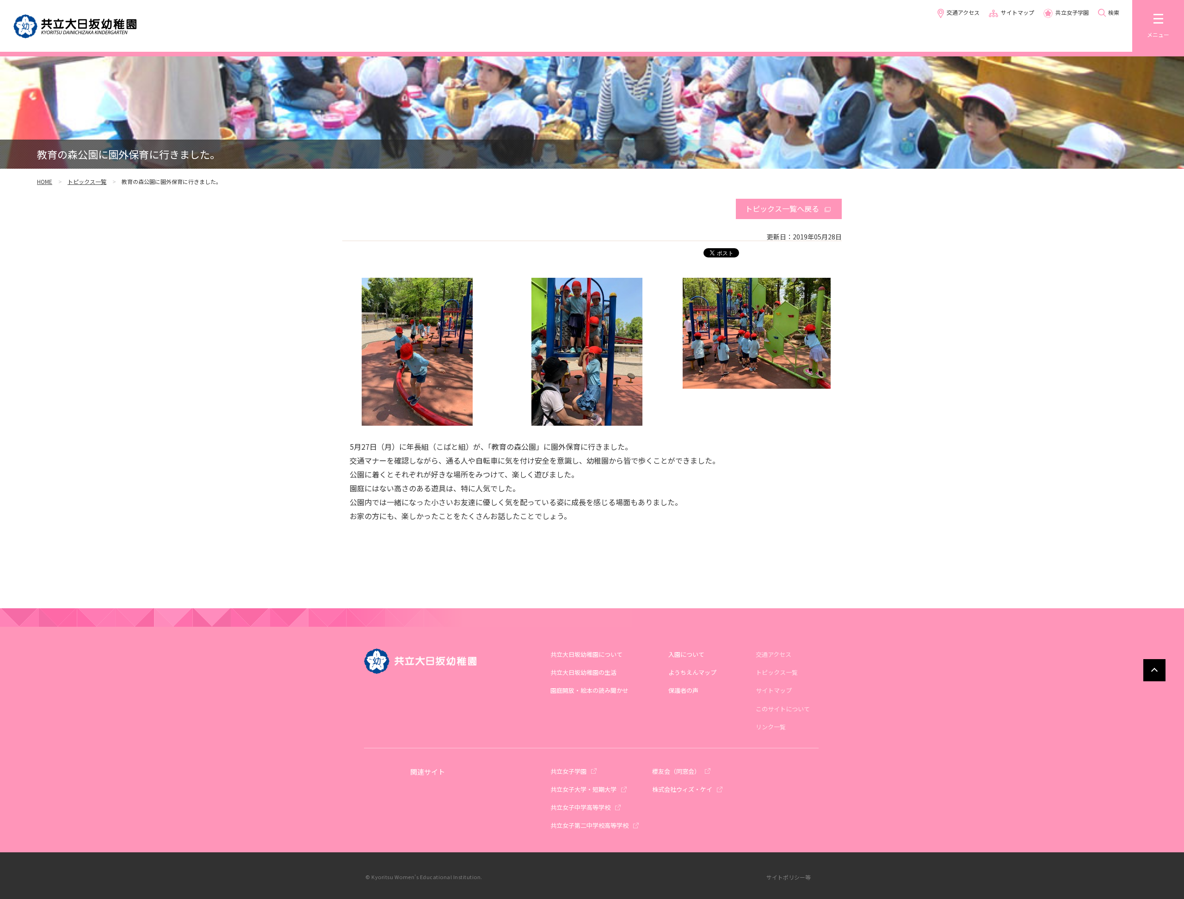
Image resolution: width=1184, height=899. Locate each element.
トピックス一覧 (87, 181)
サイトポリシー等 (788, 877)
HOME (44, 181)
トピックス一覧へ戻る (782, 208)
